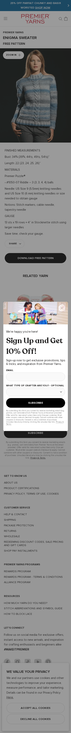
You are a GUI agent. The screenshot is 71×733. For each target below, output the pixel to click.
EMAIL (9, 370)
